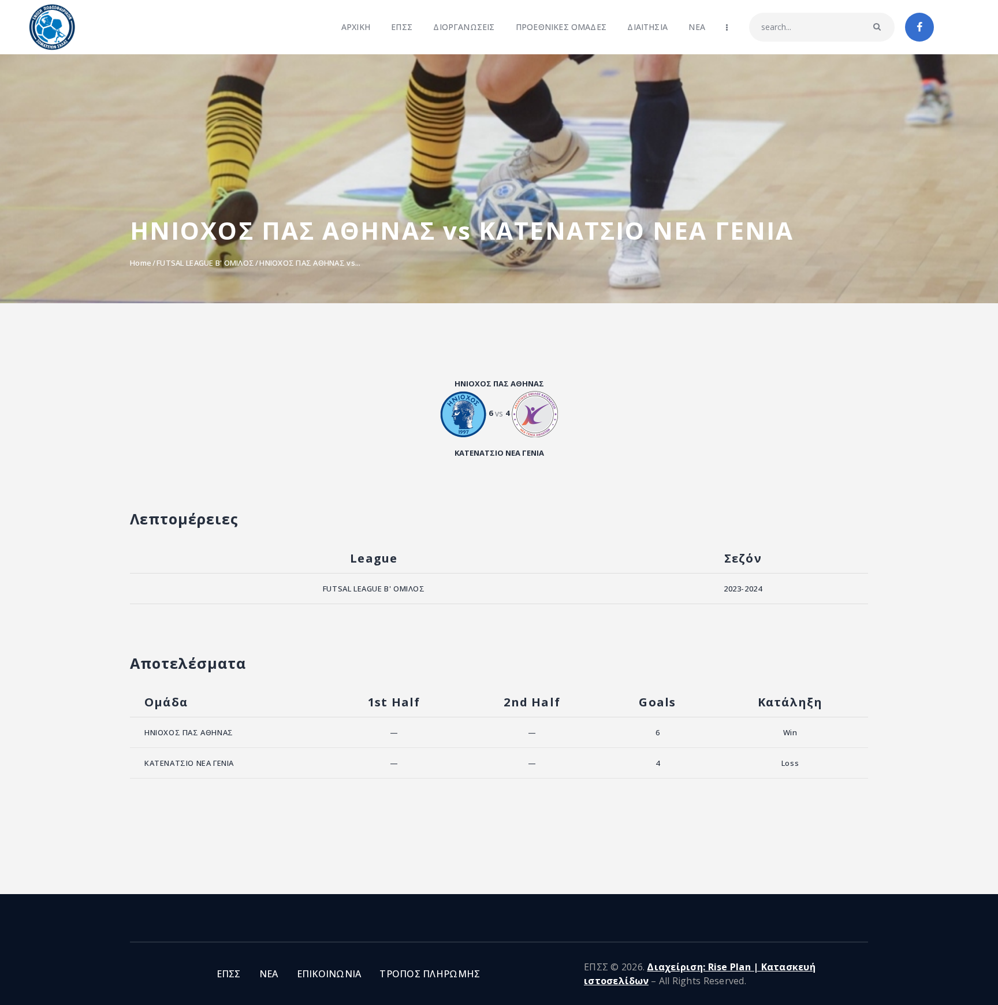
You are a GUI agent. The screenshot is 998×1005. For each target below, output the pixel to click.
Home (140, 263)
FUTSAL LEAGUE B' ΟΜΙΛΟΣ (205, 263)
